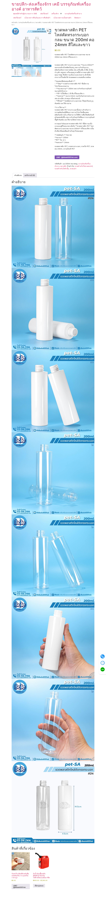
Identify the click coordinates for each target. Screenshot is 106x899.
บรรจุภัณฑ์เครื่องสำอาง (73, 14)
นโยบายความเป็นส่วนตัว (62, 18)
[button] (48, 31)
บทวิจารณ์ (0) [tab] (30, 175)
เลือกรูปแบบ (39, 886)
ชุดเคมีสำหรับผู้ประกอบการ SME (25, 14)
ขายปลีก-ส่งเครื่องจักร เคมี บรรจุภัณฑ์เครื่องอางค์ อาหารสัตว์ (51, 7)
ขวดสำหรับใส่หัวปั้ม (62, 169)
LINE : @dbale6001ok (19, 886)
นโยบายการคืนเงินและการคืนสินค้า (37, 18)
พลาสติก (38, 22)
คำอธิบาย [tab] (18, 175)
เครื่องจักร (55, 14)
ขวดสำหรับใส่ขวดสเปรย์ (84, 166)
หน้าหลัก (14, 22)
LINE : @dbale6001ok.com (67, 157)
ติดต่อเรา (77, 18)
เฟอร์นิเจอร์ (44, 14)
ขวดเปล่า (73, 169)
